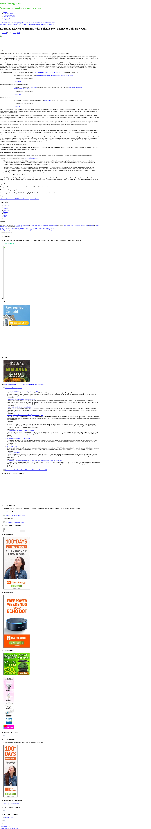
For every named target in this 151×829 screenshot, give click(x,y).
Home (5, 12)
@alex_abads (40, 75)
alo (14, 225)
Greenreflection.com (9, 15)
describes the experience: (31, 158)
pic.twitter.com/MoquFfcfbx (65, 75)
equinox (82, 225)
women (5, 226)
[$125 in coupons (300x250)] (16, 674)
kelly (87, 225)
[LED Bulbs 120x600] (8, 729)
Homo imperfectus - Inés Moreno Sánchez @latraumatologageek (25, 415)
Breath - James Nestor (13, 423)
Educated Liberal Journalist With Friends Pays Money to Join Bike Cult (19, 199)
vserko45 (4, 33)
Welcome (6, 20)
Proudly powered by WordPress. (9, 828)
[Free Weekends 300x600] (16, 589)
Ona (93, 225)
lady (90, 225)
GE (33, 225)
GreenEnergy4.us (10, 3)
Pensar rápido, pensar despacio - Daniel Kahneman (21, 399)
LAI (36, 225)
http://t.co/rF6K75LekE (50, 75)
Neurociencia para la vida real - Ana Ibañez (19, 407)
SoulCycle (9, 56)
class (72, 225)
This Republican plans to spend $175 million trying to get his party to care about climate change (27, 24)
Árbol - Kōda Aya (12, 446)
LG (39, 225)
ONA (42, 225)
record (96, 225)
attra (65, 225)
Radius (46, 225)
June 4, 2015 (17, 81)
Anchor (18, 225)
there (1, 226)
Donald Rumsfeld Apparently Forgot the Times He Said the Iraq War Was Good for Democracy (27, 22)
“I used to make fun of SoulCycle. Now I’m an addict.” (48, 72)
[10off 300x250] (16, 381)
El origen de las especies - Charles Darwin (18, 438)
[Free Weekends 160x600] (10, 797)
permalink (19, 226)
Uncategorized (53, 225)
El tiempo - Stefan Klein (13, 452)
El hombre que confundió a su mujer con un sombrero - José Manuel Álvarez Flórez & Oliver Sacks (34, 460)
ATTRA (23, 225)
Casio (27, 225)
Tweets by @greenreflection (11, 803)
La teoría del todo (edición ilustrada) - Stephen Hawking (22, 391)
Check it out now (8, 243)
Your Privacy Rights (9, 16)
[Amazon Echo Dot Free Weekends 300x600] (16, 647)
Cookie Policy (7, 18)
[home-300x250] (16, 326)
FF (30, 225)
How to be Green (8, 13)
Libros (19, 388)
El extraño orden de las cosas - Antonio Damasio (20, 430)
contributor (77, 225)
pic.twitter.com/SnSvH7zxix (22, 88)
